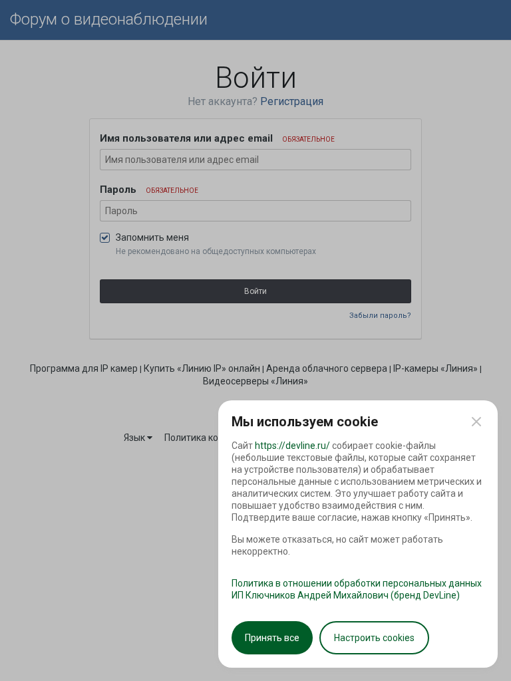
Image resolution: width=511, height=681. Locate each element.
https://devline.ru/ (292, 445)
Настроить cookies (374, 637)
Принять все (272, 637)
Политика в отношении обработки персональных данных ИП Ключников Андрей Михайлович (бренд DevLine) (357, 589)
